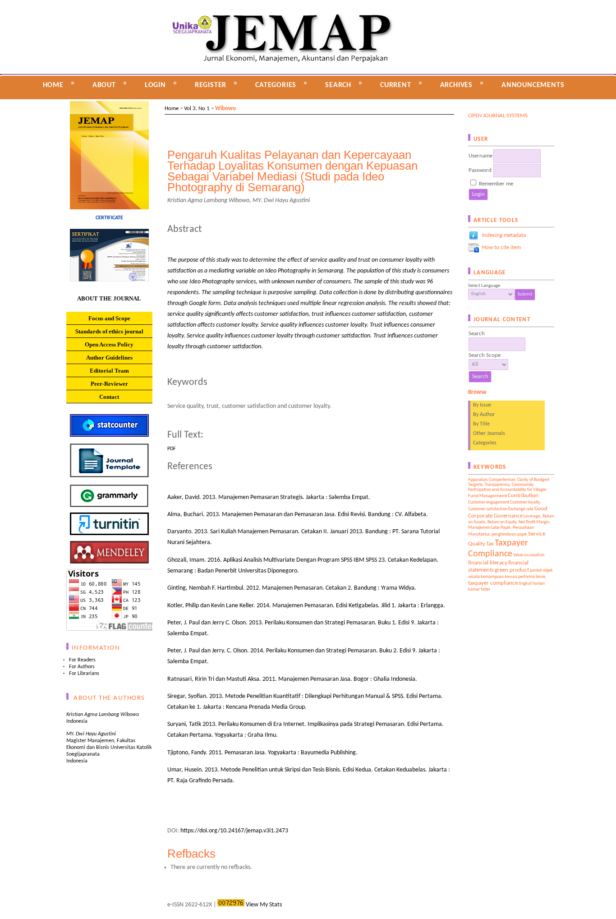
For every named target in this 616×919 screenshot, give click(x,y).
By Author (484, 414)
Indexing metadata (504, 235)
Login (155, 85)
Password (480, 170)
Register (210, 85)
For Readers (82, 660)
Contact (109, 396)
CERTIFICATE (109, 218)
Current (395, 85)
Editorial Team (109, 370)
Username (480, 156)
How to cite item (501, 247)
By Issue (482, 405)
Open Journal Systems (498, 116)
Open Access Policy (109, 344)
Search (338, 85)
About (104, 85)
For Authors (82, 667)
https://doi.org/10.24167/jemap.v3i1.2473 (234, 830)
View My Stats (264, 904)
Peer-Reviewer (109, 383)
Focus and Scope (109, 318)
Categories (484, 443)
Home (53, 85)
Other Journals (489, 433)
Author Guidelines (109, 357)
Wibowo (225, 108)
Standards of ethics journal (109, 331)
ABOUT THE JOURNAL (109, 298)
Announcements (532, 85)
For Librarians (84, 673)
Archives (456, 85)
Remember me (496, 184)
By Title (481, 424)
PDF (171, 449)
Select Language (484, 285)
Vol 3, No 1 (197, 108)
